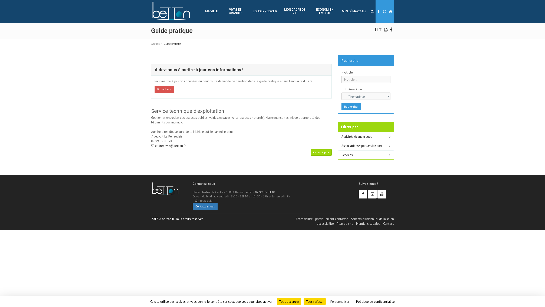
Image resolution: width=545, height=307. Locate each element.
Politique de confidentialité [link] (375, 301)
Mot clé (347, 72)
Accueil (155, 44)
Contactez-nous (205, 206)
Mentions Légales (368, 224)
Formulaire (164, 89)
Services (347, 155)
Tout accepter (289, 301)
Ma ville (211, 11)
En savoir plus (321, 152)
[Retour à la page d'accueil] (171, 11)
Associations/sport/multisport (361, 146)
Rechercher (351, 107)
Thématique (349, 89)
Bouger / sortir (265, 11)
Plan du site (345, 224)
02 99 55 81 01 (265, 192)
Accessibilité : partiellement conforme (321, 219)
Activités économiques (356, 137)
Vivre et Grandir (235, 11)
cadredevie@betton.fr (170, 146)
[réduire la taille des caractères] (381, 29)
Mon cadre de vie (294, 11)
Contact (388, 224)
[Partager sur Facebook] (391, 29)
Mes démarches (354, 11)
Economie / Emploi (324, 11)
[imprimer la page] (386, 29)
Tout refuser (315, 301)
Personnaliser (339, 301)
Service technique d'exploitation (187, 111)
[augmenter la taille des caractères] (376, 29)
